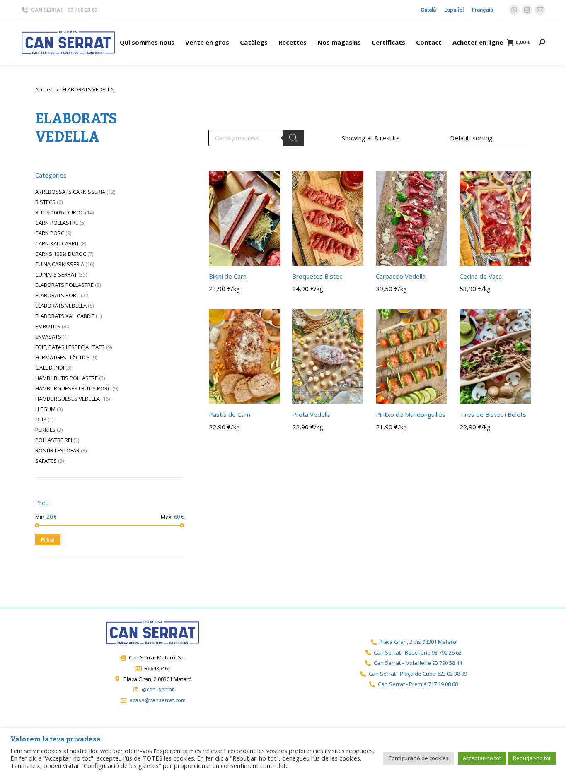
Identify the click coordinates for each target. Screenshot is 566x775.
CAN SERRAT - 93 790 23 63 (64, 10)
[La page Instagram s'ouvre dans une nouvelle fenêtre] (527, 10)
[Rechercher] (293, 138)
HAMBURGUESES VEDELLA (67, 398)
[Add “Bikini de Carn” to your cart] (269, 255)
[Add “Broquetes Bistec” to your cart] (352, 255)
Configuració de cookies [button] (418, 758)
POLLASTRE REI (53, 440)
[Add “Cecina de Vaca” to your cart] (520, 255)
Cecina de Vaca (481, 276)
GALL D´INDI (49, 367)
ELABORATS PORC (57, 295)
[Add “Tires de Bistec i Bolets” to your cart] (520, 393)
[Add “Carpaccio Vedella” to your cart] (436, 255)
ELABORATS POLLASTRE (64, 285)
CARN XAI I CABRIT (57, 243)
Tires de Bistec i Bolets (493, 414)
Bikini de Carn (228, 276)
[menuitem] (147, 42)
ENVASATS (48, 336)
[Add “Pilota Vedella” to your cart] (352, 393)
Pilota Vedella (311, 414)
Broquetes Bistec (317, 276)
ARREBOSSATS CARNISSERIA (70, 191)
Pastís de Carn (229, 414)
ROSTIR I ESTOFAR (57, 450)
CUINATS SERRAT (56, 274)
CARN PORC (49, 233)
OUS (40, 419)
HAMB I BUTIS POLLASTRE (66, 378)
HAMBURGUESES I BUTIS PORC (73, 388)
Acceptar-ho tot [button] (482, 758)
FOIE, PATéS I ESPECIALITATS (70, 347)
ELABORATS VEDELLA (61, 305)
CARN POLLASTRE (56, 222)
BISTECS (45, 202)
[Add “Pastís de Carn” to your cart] (269, 393)
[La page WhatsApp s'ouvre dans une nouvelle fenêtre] (514, 10)
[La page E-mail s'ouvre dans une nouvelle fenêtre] (540, 10)
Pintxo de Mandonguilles (410, 414)
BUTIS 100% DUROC (59, 212)
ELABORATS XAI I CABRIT (64, 316)
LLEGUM (45, 409)
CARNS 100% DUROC (60, 254)
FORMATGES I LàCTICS (62, 357)
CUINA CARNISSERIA (59, 264)
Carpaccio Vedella (401, 276)
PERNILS (45, 429)
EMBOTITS (47, 326)
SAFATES (46, 461)
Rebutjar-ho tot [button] (532, 758)
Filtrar (48, 540)
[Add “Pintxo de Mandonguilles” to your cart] (436, 393)
